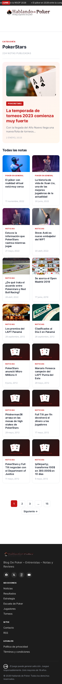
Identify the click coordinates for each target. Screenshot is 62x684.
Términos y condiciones (16, 651)
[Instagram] (21, 575)
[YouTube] (29, 575)
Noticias (8, 588)
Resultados (9, 593)
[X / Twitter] (14, 575)
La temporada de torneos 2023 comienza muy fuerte (30, 115)
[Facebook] (6, 575)
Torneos (7, 613)
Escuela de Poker (13, 603)
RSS (5, 632)
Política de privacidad (15, 646)
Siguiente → (31, 511)
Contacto (8, 627)
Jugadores (9, 608)
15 (47, 503)
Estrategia (9, 598)
